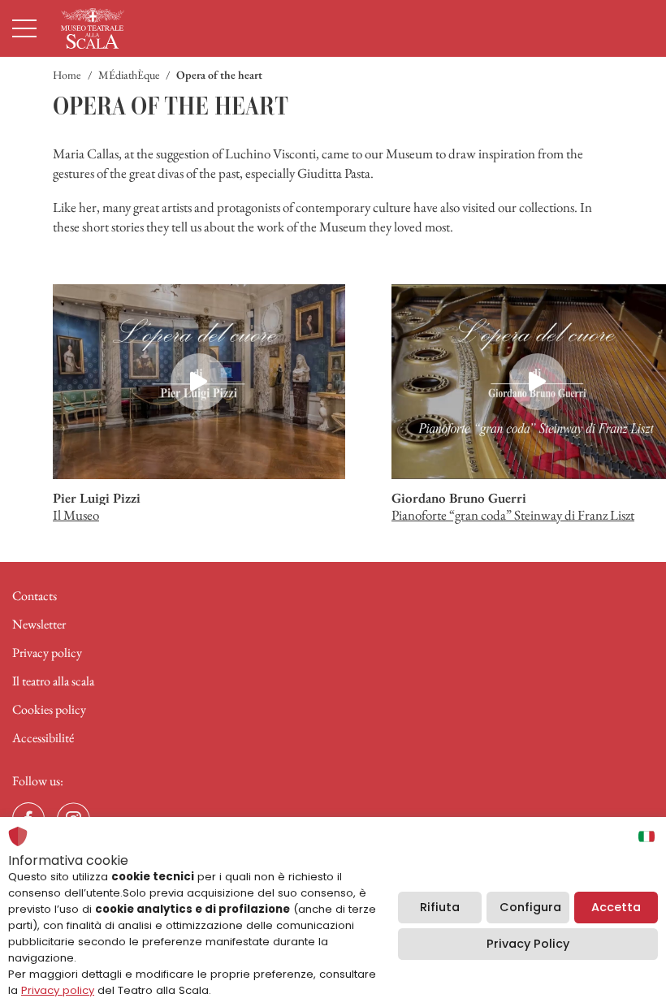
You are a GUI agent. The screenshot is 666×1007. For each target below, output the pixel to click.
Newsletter (39, 624)
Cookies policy (49, 709)
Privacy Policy (528, 944)
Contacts (34, 595)
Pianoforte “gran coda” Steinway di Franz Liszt (512, 515)
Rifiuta (440, 907)
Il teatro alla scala (53, 680)
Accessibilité (43, 737)
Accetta (616, 907)
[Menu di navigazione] (24, 28)
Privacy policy (47, 652)
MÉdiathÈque (128, 74)
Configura (530, 907)
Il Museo (76, 515)
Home (66, 74)
